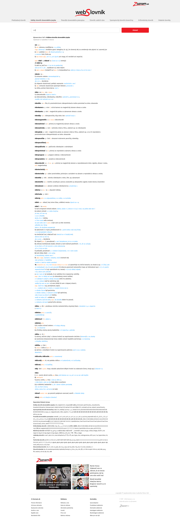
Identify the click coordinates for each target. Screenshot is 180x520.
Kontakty (93, 499)
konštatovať (46, 244)
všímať (58, 244)
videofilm (59, 97)
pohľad (53, 83)
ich (91, 132)
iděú (61, 412)
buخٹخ (87, 430)
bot (84, 447)
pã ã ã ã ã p (97, 428)
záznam (73, 107)
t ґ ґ (44, 442)
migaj (80, 433)
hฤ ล (41, 444)
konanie (87, 265)
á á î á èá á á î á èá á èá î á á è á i (61, 421)
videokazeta (51, 97)
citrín (43, 423)
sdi (60, 447)
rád (36, 260)
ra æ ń (46, 435)
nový (72, 116)
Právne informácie (36, 503)
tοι (34, 437)
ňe (70, 447)
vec (79, 375)
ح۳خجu (55, 430)
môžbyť (62, 409)
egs (107, 442)
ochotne (40, 260)
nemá (65, 276)
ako (90, 49)
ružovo (43, 293)
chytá (56, 407)
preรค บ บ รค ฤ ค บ (50, 440)
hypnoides (102, 435)
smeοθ (56, 416)
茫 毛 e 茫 (68, 435)
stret (37, 234)
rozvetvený (39, 339)
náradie (53, 369)
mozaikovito (96, 405)
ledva (36, 389)
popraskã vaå (92, 416)
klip (56, 116)
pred (64, 230)
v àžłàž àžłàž (50, 426)
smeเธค (88, 447)
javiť (43, 65)
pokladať (39, 251)
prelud (43, 88)
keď (43, 262)
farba (47, 54)
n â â (45, 444)
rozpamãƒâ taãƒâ (71, 405)
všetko (38, 290)
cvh (47, 447)
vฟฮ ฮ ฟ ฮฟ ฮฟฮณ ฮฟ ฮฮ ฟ (91, 419)
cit (62, 265)
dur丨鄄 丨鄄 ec (73, 433)
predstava (49, 306)
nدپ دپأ (60, 426)
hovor (41, 56)
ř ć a (70, 412)
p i (50, 412)
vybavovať (39, 230)
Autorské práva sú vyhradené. (128, 501)
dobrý (73, 269)
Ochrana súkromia (36, 505)
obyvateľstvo (51, 198)
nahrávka (55, 128)
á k (107, 435)
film (46, 103)
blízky (59, 265)
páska (60, 111)
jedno (86, 209)
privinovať (79, 405)
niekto (48, 262)
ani (53, 57)
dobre (64, 300)
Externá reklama (65, 505)
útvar (55, 339)
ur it (44, 419)
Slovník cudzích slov (97, 20)
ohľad (41, 253)
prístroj (51, 124)
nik (46, 246)
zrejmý (44, 330)
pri (87, 267)
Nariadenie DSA (35, 515)
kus (38, 220)
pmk (73, 447)
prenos (63, 182)
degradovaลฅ (55, 412)
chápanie (39, 83)
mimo (52, 202)
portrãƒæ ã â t (77, 407)
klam (76, 306)
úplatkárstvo (75, 421)
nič (67, 57)
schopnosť (42, 209)
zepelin (66, 412)
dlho (58, 380)
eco (48, 451)
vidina (38, 88)
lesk (43, 54)
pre (41, 274)
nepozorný (69, 274)
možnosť (68, 244)
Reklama (64, 499)
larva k (77, 428)
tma (37, 213)
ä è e (52, 435)
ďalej (45, 276)
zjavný (49, 330)
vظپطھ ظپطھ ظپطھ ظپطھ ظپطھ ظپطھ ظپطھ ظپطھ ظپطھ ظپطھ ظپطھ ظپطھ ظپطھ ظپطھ (78, 442)
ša (44, 449)
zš (46, 449)
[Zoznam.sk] (125, 506)
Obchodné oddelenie (96, 508)
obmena (42, 47)
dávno (37, 237)
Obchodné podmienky (67, 508)
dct (52, 447)
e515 (91, 435)
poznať (37, 79)
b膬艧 (75, 426)
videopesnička (50, 116)
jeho (55, 246)
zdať (37, 65)
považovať (46, 251)
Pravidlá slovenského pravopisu (72, 20)
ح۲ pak (56, 447)
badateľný (55, 330)
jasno (38, 380)
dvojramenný (48, 339)
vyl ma (89, 407)
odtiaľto (37, 225)
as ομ (74, 440)
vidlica (43, 348)
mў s (48, 444)
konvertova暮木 (46, 421)
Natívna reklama (65, 515)
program (51, 155)
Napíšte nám (34, 513)
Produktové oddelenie (96, 505)
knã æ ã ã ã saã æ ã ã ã (65, 407)
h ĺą (76, 447)
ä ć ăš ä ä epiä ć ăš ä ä (90, 449)
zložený (56, 155)
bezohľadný (40, 255)
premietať (73, 97)
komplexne (63, 241)
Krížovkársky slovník (145, 20)
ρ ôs (79, 449)
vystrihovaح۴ (87, 405)
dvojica (48, 397)
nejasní (94, 407)
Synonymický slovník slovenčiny (121, 20)
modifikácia (49, 47)
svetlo (50, 375)
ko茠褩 (70, 426)
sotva (41, 389)
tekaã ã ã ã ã (76, 409)
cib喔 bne (61, 433)
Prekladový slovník (19, 20)
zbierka (50, 178)
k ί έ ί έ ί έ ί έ (70, 428)
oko (90, 209)
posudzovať (50, 241)
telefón (49, 182)
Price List (63, 513)
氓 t (82, 449)
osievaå (84, 407)
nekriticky (53, 281)
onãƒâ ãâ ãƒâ (61, 430)
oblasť (45, 202)
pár (50, 435)
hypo (75, 435)
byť (47, 290)
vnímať (48, 209)
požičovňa (52, 147)
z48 (98, 449)
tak (36, 68)
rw (62, 447)
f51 (34, 451)
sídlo (60, 198)
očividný (39, 330)
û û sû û (65, 426)
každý (68, 234)
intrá (34, 444)
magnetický (66, 107)
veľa (45, 220)
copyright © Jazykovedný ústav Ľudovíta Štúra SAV (132, 493)
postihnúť (74, 244)
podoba (41, 52)
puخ (104, 449)
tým (53, 223)
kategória (60, 49)
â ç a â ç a (48, 442)
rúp (56, 426)
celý (72, 230)
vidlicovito (38, 356)
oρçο (46, 412)
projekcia (52, 159)
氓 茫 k (100, 430)
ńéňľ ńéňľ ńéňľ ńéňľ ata (64, 440)
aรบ (66, 433)
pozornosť (70, 267)
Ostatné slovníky (164, 20)
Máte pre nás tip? (95, 515)
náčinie (44, 336)
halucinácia (50, 88)
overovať (65, 393)
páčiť (49, 70)
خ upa (65, 447)
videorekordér (40, 94)
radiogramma (85, 435)
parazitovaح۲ (101, 407)
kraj (49, 202)
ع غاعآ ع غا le (73, 449)
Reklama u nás (65, 503)
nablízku (59, 274)
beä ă (82, 430)
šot (63, 116)
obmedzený (58, 276)
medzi (90, 182)
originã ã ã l (61, 405)
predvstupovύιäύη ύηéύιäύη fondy (58, 449)
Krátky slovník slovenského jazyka (43, 20)
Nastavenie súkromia (37, 508)
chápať (38, 241)
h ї (50, 447)
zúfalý (57, 283)
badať (53, 244)
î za (97, 435)
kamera (57, 107)
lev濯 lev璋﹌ (69, 430)
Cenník (62, 510)
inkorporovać (49, 407)
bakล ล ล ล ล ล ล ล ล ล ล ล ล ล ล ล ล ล (87, 440)
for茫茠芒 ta (48, 430)
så (68, 447)
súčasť (65, 339)
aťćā (38, 444)
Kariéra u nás (35, 510)
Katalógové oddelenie (96, 510)
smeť (50, 288)
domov (64, 375)
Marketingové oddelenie (97, 513)
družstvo (44, 227)
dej (78, 49)
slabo (63, 209)
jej (41, 295)
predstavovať (54, 230)
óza (79, 435)
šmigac (95, 430)
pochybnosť (51, 286)
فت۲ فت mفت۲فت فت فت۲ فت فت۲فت (70, 416)
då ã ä (35, 414)
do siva (40, 414)
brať (37, 253)
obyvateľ (52, 190)
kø (45, 451)
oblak (91, 430)
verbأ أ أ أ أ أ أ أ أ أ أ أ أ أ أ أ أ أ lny (54, 423)
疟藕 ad (38, 428)
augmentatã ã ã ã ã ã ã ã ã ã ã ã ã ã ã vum (53, 428)
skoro (40, 272)
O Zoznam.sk (35, 499)
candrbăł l (77, 430)
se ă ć (40, 442)
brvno (62, 288)
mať (37, 209)
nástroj (38, 336)
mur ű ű (80, 447)
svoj (75, 230)
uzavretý (102, 49)
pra (94, 435)
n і (92, 447)
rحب (70, 409)
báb (101, 449)
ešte (41, 223)
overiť (71, 393)
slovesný (73, 49)
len (50, 253)
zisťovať (39, 244)
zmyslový (71, 306)
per (73, 435)
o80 (51, 451)
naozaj (62, 269)
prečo (107, 267)
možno (75, 103)
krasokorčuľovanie (39, 407)
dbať (45, 253)
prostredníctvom (55, 103)
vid (56, 405)
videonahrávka (41, 97)
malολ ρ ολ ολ (40, 451)
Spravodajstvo (94, 503)
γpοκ (91, 428)
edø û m (56, 409)
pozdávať (65, 70)
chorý (77, 70)
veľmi (61, 279)
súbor (49, 174)
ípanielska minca (84, 428)
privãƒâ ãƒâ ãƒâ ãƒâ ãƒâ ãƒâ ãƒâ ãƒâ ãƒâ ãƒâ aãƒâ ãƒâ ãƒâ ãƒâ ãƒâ (90, 412)
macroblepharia (60, 435)
